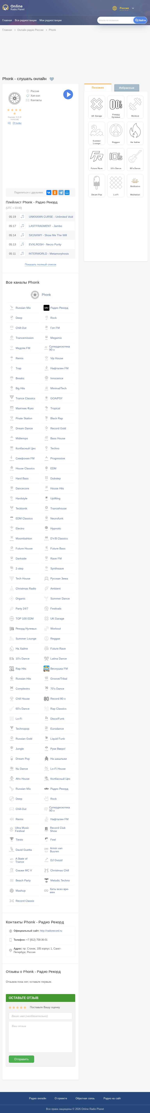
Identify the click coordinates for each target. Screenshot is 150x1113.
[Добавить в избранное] (52, 79)
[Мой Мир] (67, 192)
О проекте (61, 1098)
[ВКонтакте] (49, 192)
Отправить (21, 1059)
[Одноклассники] (55, 192)
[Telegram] (61, 192)
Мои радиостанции (50, 20)
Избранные (126, 87)
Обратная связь (85, 1098)
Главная (7, 20)
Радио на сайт (112, 1098)
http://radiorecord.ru (51, 930)
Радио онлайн (37, 1098)
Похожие (98, 87)
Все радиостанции (26, 20)
